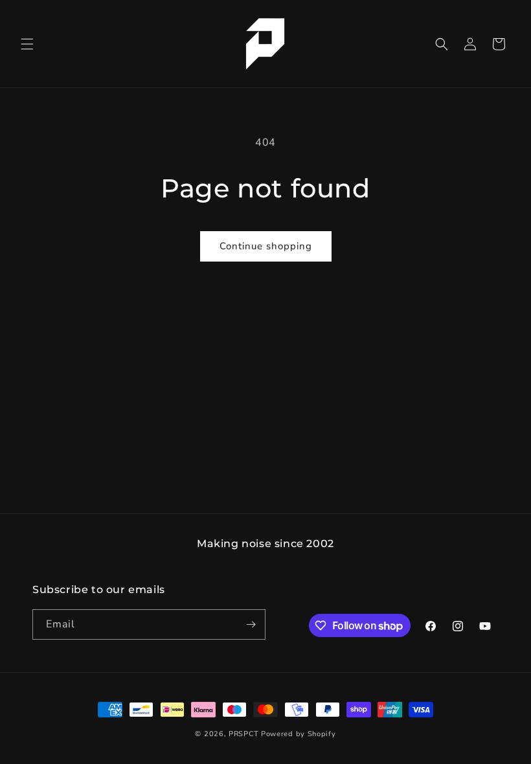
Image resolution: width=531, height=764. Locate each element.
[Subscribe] (250, 624)
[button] (27, 44)
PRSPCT (245, 734)
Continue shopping (266, 246)
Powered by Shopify (298, 734)
